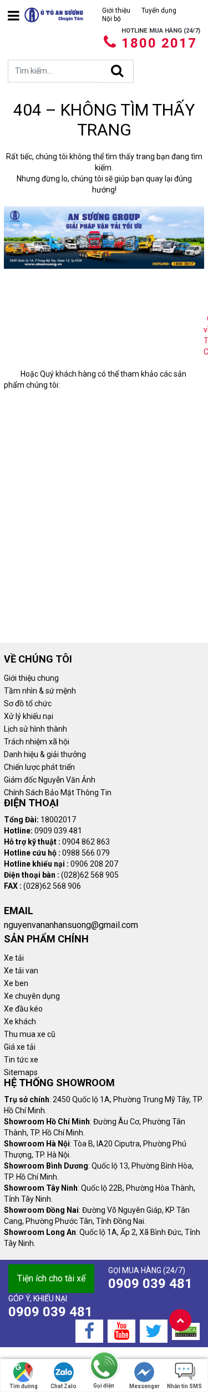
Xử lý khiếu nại (28, 716)
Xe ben (16, 983)
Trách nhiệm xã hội (36, 741)
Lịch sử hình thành (35, 728)
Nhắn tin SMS (184, 1386)
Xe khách (20, 1021)
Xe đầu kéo (23, 1008)
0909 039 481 (150, 1283)
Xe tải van (21, 970)
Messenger (144, 1386)
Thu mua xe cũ (29, 1034)
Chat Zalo (63, 1386)
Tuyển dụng (158, 10)
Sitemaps (21, 1072)
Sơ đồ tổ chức (28, 703)
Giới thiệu (116, 10)
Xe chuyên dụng (32, 996)
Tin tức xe (21, 1059)
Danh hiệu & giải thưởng (45, 754)
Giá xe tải (19, 1046)
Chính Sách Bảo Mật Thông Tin (57, 792)
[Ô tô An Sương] (53, 15)
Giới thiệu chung (31, 678)
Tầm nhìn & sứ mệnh (40, 690)
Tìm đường (23, 1386)
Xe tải (14, 957)
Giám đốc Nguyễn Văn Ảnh (49, 779)
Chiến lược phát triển (39, 767)
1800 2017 (159, 43)
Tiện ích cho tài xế (51, 1278)
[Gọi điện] (104, 1366)
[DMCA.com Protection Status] (186, 1331)
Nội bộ (111, 19)
